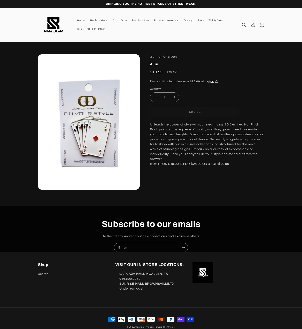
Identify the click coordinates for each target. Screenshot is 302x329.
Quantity (155, 88)
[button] (243, 24)
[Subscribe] (183, 247)
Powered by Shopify (165, 327)
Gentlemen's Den (144, 327)
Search (43, 274)
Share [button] (159, 173)
